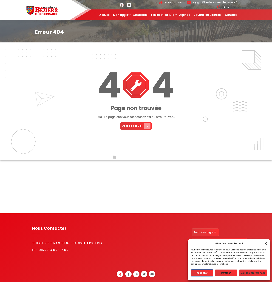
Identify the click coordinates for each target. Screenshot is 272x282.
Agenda (184, 15)
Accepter (202, 273)
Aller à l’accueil (132, 126)
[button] (265, 243)
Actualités (140, 15)
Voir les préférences (253, 273)
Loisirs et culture (162, 15)
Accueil (104, 15)
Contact (231, 15)
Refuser (226, 273)
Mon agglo (120, 15)
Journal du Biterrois (207, 15)
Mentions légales (205, 232)
